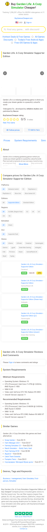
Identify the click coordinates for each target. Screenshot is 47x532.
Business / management (12, 478)
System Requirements (25, 140)
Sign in (28, 23)
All (3, 189)
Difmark (19, 243)
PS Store (12, 252)
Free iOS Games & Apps (25, 42)
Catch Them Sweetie (12, 457)
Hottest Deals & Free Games (16, 36)
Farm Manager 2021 (12, 443)
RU (10, 216)
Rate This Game (9, 123)
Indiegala (38, 247)
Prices (6, 140)
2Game (10, 243)
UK (33, 211)
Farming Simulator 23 (13, 446)
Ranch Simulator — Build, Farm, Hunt (18, 448)
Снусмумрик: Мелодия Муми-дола (19, 462)
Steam (10, 225)
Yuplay (12, 256)
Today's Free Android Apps (31, 39)
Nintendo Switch (13, 189)
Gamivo (5, 247)
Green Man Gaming (25, 247)
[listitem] (8, 91)
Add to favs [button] (35, 130)
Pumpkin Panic (10, 459)
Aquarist (8, 454)
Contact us (23, 529)
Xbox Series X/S (30, 193)
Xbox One (18, 193)
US (39, 211)
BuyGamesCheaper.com (24, 18)
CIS (4, 216)
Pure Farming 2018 (12, 451)
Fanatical (28, 243)
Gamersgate (39, 243)
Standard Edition (28, 202)
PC (23, 189)
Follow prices (14, 130)
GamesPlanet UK (32, 252)
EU (27, 211)
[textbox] (25, 29)
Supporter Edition (13, 202)
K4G (4, 252)
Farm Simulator (28, 478)
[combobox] (25, 29)
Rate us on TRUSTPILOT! (23, 517)
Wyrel (4, 256)
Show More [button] (23, 164)
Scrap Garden (10, 440)
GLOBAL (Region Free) (15, 211)
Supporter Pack (13, 234)
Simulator (12, 481)
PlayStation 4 (32, 189)
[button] (5, 73)
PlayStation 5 (7, 193)
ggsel (13, 247)
